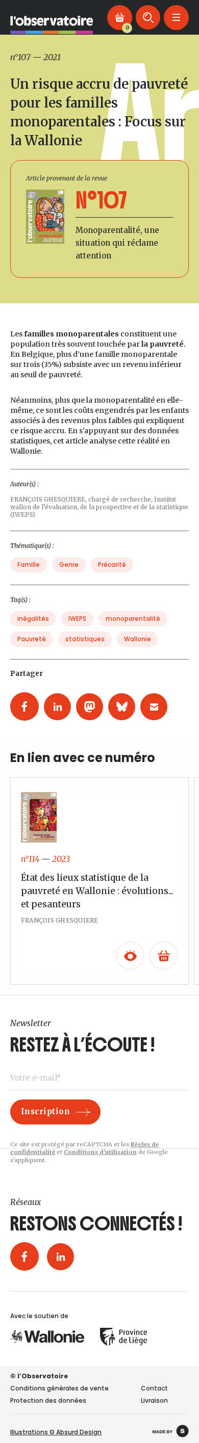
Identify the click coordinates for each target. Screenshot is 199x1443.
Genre (69, 564)
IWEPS (77, 618)
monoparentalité (133, 618)
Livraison (154, 1400)
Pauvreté (31, 639)
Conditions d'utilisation (100, 1152)
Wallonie (137, 639)
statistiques (85, 639)
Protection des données (48, 1400)
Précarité (112, 564)
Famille (28, 564)
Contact (154, 1388)
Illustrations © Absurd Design (56, 1432)
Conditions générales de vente (59, 1388)
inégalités (33, 618)
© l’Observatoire (39, 1376)
